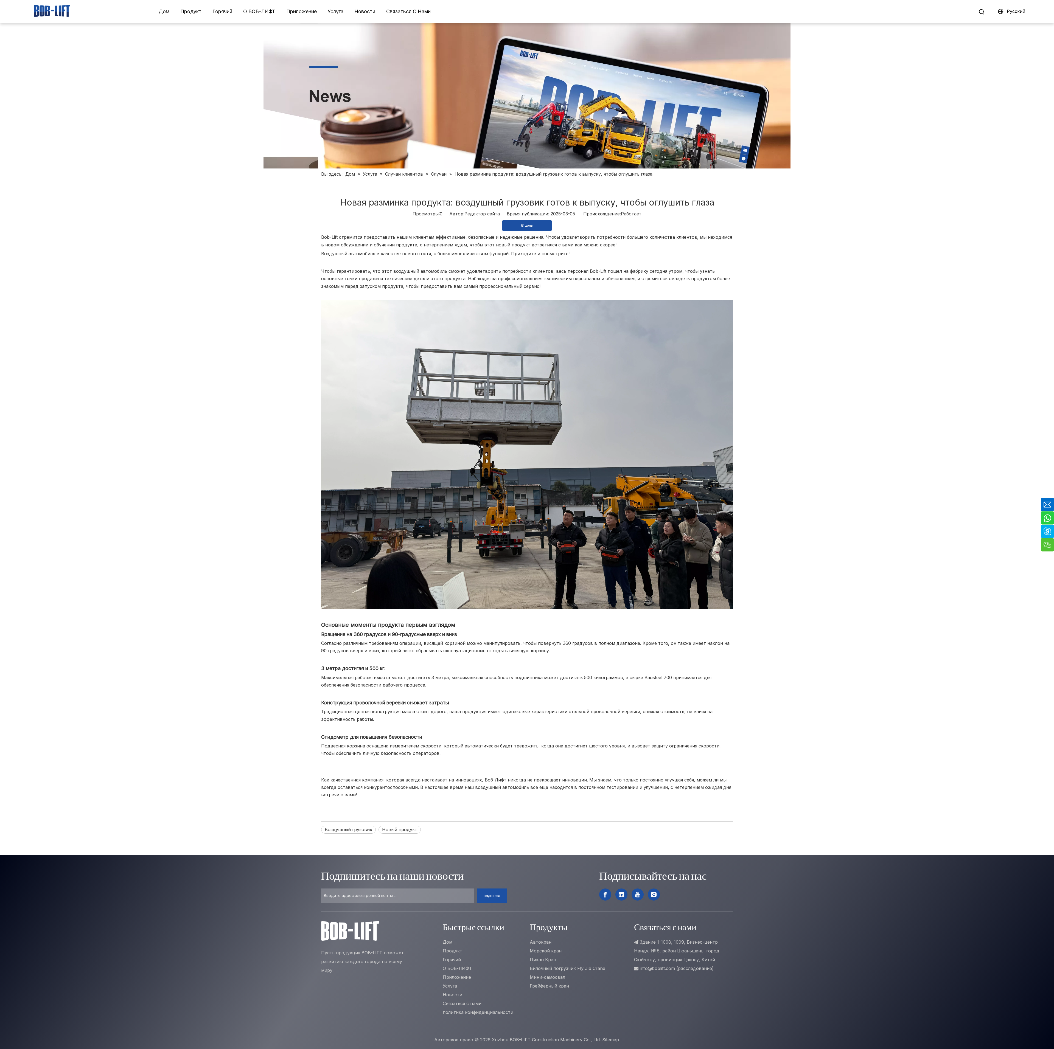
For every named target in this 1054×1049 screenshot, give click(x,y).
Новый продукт (399, 829)
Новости (364, 11)
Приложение (301, 11)
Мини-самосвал (547, 977)
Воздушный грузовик (348, 829)
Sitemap (610, 1039)
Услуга (335, 11)
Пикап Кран (543, 959)
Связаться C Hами (408, 11)
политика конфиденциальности (478, 1012)
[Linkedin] (621, 894)
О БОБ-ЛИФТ (259, 11)
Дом (164, 11)
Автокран (540, 942)
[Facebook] (605, 894)
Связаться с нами (462, 1003)
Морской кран (546, 951)
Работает (631, 213)
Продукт (190, 11)
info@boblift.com (657, 968)
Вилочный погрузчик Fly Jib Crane (567, 968)
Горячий (222, 11)
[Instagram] (654, 894)
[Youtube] (638, 894)
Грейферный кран (549, 986)
